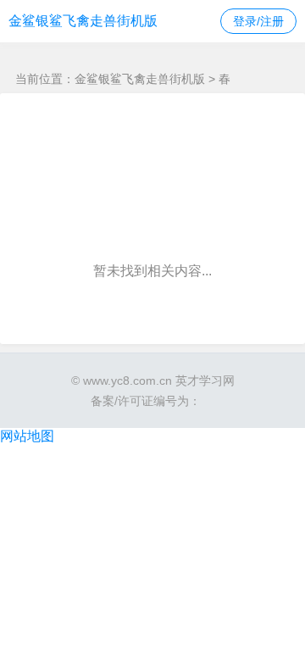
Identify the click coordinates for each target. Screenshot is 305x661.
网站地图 (27, 436)
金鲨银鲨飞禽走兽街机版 (83, 21)
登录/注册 (258, 21)
